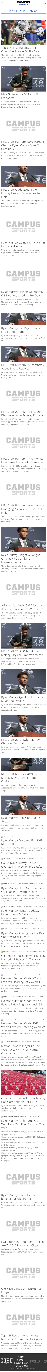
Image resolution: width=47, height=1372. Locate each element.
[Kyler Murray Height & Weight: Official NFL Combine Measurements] (23, 539)
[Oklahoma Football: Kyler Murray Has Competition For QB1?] (23, 1082)
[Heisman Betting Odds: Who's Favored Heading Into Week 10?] (23, 975)
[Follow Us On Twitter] (34, 1361)
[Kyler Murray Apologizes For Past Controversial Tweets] (23, 929)
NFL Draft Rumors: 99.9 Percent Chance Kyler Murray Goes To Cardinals (22, 145)
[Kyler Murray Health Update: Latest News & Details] (23, 907)
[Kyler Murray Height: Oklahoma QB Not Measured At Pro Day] (23, 276)
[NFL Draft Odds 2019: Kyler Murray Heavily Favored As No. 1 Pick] (23, 176)
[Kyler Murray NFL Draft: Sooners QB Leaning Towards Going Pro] (23, 884)
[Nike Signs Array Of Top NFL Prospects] (23, 79)
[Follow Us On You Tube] (45, 1361)
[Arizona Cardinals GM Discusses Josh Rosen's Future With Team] (23, 589)
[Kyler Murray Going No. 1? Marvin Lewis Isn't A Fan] (23, 226)
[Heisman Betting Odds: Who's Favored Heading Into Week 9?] (23, 997)
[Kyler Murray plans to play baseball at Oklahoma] (23, 1179)
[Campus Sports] (23, 3)
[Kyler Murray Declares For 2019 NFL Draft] (23, 837)
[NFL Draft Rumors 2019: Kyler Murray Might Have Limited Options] (23, 764)
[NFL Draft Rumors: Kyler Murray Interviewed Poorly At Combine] (23, 442)
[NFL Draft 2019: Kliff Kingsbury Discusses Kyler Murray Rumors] (23, 396)
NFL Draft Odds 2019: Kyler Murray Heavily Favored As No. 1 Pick (22, 193)
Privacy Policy (21, 1363)
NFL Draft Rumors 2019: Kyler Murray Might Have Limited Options (21, 777)
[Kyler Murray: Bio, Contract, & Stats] (23, 805)
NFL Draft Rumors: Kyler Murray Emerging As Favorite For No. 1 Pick (22, 509)
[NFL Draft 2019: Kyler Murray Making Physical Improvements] (23, 636)
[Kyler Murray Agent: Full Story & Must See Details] (23, 681)
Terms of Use (21, 1366)
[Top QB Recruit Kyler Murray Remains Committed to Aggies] (23, 1320)
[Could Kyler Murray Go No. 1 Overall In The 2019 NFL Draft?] (23, 859)
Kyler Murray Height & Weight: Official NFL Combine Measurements (20, 558)
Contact (21, 1359)
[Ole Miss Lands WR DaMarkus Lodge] (23, 1273)
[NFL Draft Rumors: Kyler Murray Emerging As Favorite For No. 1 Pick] (23, 489)
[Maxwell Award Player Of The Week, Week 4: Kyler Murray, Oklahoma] (23, 1042)
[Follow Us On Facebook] (31, 1361)
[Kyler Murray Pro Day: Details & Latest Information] (23, 319)
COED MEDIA (17, 1368)
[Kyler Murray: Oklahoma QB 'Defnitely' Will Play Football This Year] (23, 1117)
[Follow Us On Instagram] (38, 1361)
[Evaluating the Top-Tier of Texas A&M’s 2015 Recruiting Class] (23, 1226)
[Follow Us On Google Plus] (41, 1361)
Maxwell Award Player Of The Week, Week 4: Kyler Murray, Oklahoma (20, 1049)
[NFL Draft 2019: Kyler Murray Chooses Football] (23, 726)
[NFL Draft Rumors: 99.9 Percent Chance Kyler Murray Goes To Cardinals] (23, 126)
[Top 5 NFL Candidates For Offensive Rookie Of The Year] (23, 32)
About (21, 1356)
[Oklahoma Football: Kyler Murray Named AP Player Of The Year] (23, 952)
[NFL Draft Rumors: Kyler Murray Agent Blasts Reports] (23, 354)
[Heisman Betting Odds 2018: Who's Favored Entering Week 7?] (23, 1020)
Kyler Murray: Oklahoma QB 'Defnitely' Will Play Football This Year (23, 1124)
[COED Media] (6, 1363)
